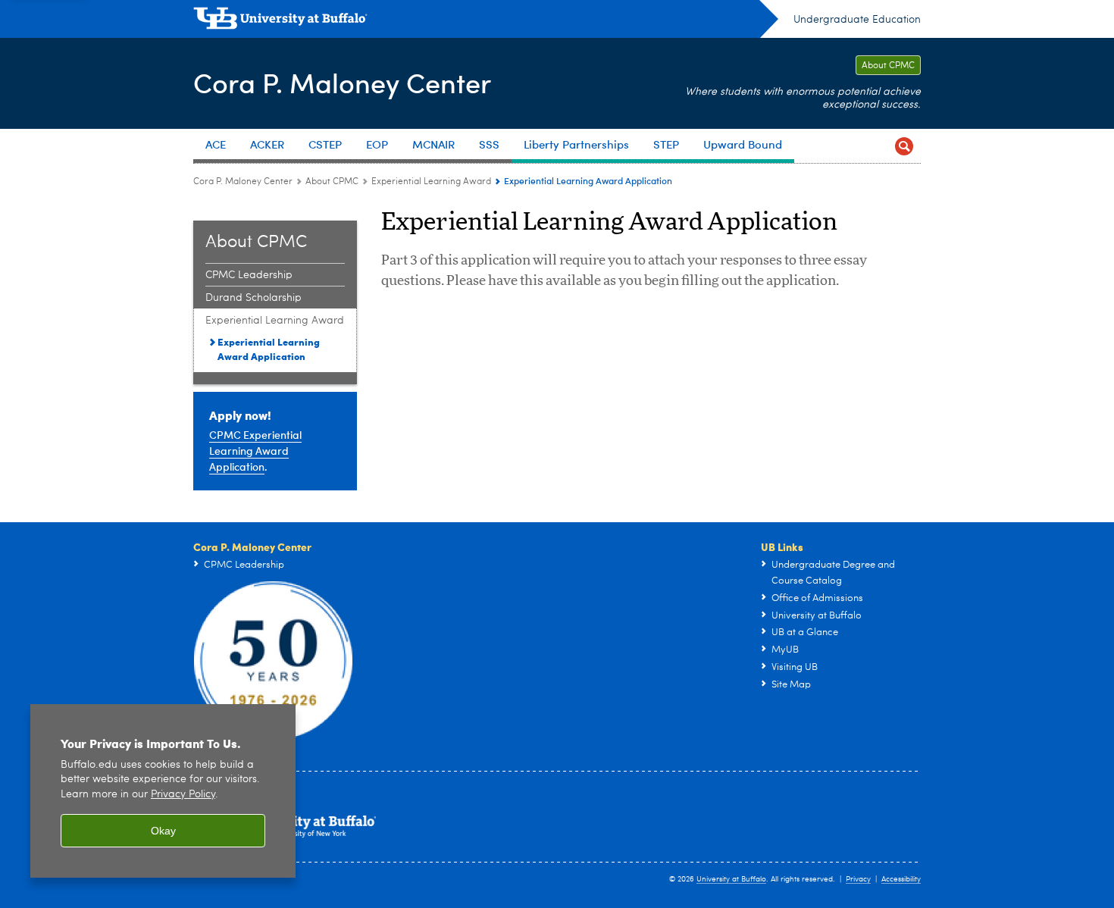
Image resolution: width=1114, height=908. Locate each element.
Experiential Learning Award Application (268, 348)
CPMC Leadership (249, 275)
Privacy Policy (183, 794)
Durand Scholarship (253, 298)
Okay (163, 831)
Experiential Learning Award (431, 181)
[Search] (904, 146)
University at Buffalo (731, 879)
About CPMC (888, 65)
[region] (163, 791)
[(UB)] (485, 21)
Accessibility (901, 879)
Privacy (858, 879)
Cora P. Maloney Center (342, 82)
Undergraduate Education (857, 19)
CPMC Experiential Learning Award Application (255, 450)
